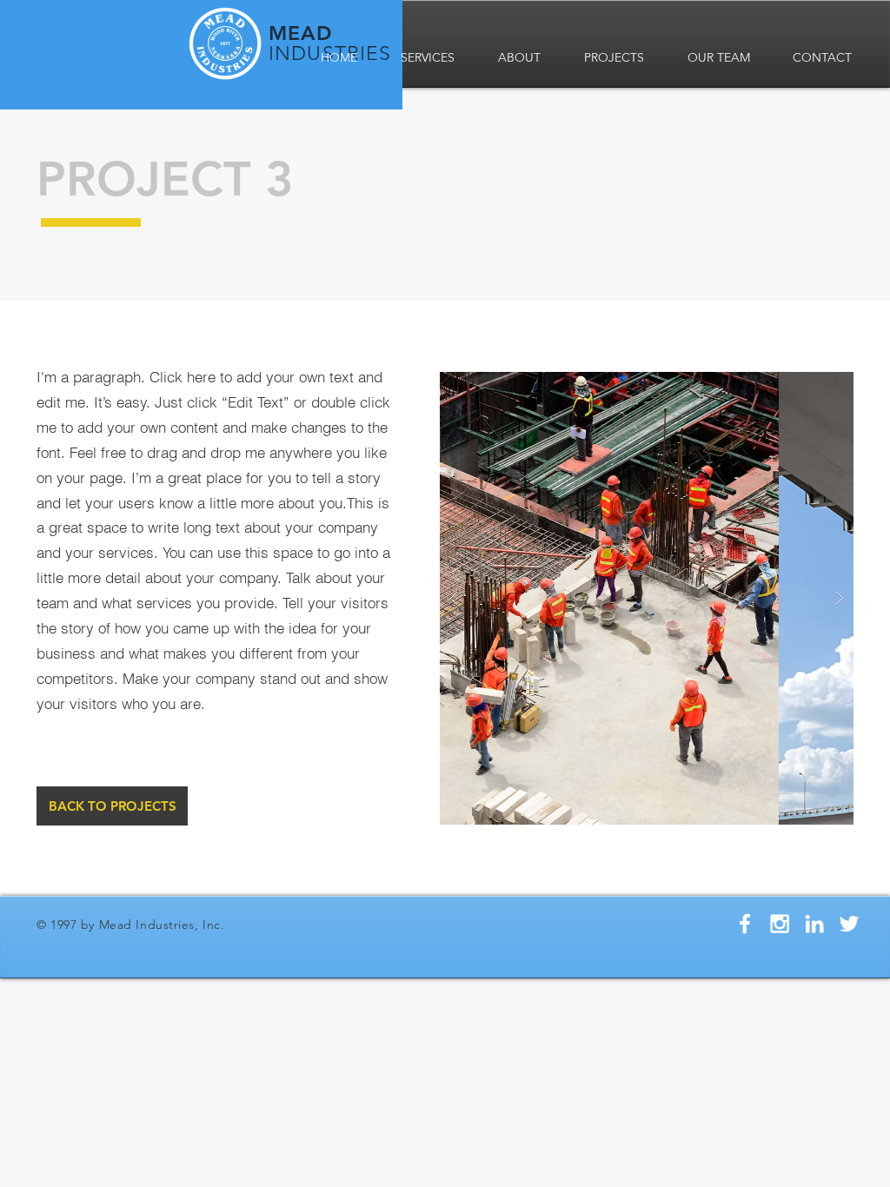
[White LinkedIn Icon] (814, 924)
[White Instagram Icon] (780, 924)
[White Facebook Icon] (745, 924)
